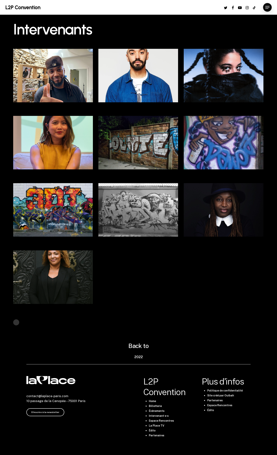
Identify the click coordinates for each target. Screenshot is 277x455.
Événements (157, 410)
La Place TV (156, 425)
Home (152, 401)
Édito (152, 430)
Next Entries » (16, 322)
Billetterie (155, 406)
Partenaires (156, 435)
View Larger (41, 72)
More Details (64, 72)
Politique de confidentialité (225, 390)
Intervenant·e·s (159, 415)
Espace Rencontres (161, 420)
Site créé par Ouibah (220, 395)
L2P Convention (22, 7)
